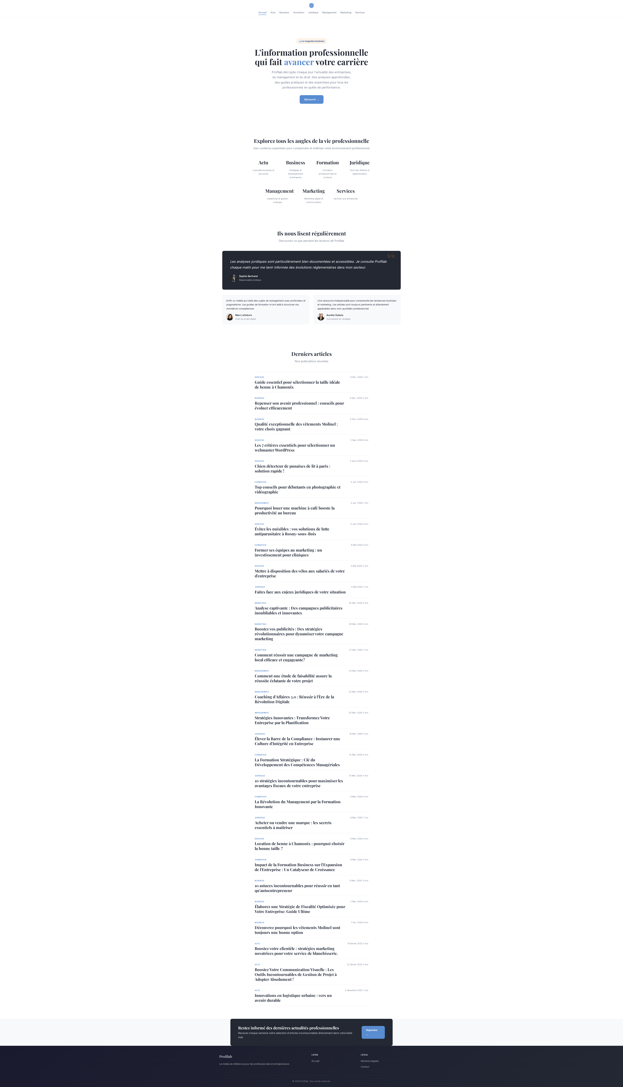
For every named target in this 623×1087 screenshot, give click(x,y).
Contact (365, 1066)
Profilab (225, 1056)
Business (284, 12)
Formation (298, 12)
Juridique (313, 12)
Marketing (345, 12)
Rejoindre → (371, 1032)
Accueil (262, 12)
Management (329, 12)
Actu (272, 12)
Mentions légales (370, 1061)
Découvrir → (311, 99)
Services (360, 12)
